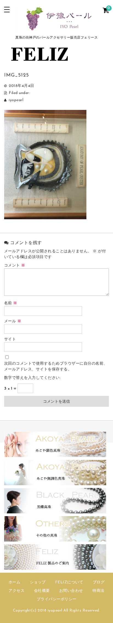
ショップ (38, 582)
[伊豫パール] (56, 28)
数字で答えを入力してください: (32, 378)
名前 (10, 303)
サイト (10, 339)
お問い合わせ (71, 591)
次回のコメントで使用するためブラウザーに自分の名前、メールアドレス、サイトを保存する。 (56, 367)
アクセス (16, 591)
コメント (14, 266)
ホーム (15, 582)
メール (12, 321)
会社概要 (42, 591)
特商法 (98, 591)
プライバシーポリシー (57, 599)
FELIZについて (69, 582)
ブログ (99, 582)
